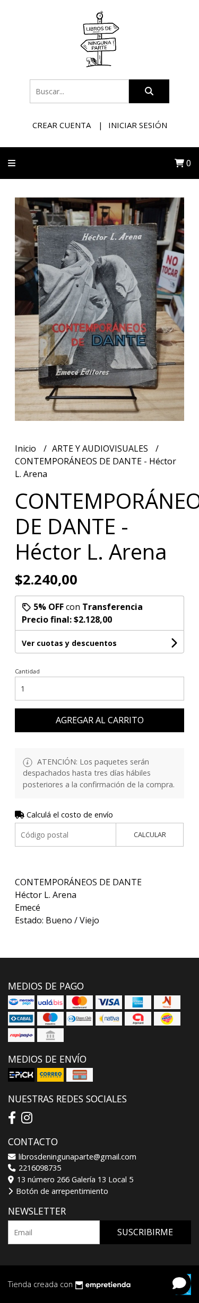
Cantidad (27, 671)
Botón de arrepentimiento (61, 1191)
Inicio (26, 448)
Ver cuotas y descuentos (69, 643)
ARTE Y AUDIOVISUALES (101, 448)
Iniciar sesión (137, 125)
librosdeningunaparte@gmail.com (76, 1157)
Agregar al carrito (100, 720)
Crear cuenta (61, 125)
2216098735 (38, 1168)
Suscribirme (145, 1232)
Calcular (150, 834)
